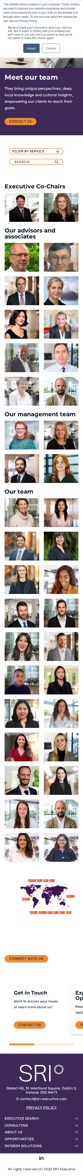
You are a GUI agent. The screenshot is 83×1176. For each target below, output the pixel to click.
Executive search (22, 1118)
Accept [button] (31, 48)
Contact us (20, 121)
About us (13, 1132)
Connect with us (26, 958)
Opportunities (19, 1139)
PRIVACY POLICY (41, 1107)
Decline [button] (51, 48)
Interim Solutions (23, 1146)
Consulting (16, 1125)
